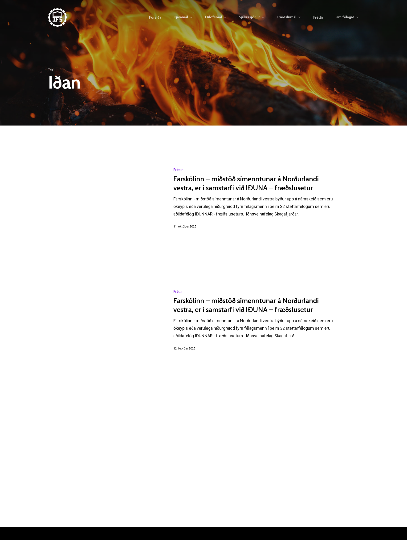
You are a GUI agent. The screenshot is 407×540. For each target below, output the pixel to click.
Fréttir (178, 170)
